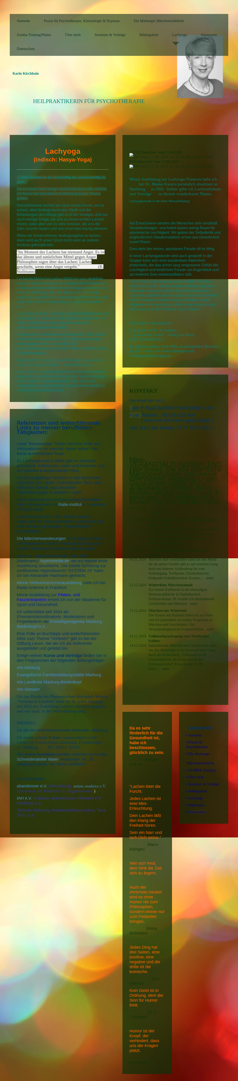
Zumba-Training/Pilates (34, 35)
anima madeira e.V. (89, 786)
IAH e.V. (24, 798)
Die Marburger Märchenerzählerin (159, 21)
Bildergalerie (148, 35)
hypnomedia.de (54, 561)
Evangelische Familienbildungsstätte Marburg (59, 675)
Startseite (23, 21)
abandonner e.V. (32, 786)
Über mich (73, 35)
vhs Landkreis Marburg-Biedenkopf (49, 682)
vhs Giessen (28, 689)
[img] (202, 66)
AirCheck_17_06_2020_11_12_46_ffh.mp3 (165, 157)
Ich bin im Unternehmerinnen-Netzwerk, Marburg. (62, 730)
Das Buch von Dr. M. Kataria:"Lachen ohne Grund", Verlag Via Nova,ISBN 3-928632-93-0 (162, 334)
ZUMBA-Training (200, 770)
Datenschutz (26, 49)
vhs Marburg (28, 667)
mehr (155, 513)
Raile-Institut (70, 504)
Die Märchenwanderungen (42, 538)
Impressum (209, 35)
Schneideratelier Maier (37, 759)
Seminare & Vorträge (110, 35)
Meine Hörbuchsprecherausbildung (49, 582)
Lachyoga (179, 35)
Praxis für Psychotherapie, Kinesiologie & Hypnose (82, 21)
